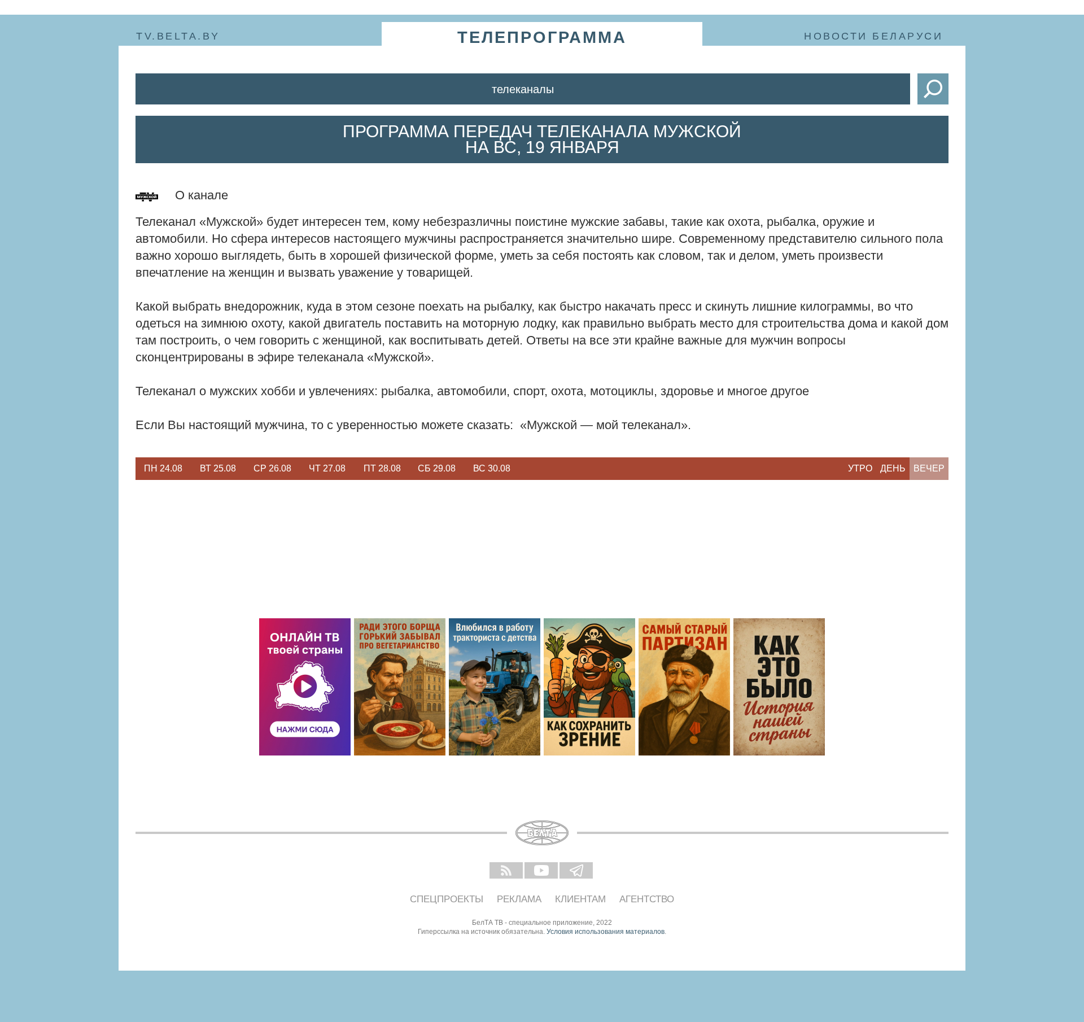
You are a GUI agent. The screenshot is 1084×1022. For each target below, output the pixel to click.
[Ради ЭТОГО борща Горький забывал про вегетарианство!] (399, 686)
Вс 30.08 (491, 468)
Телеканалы (523, 89)
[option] (163, 468)
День (893, 468)
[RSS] (506, 871)
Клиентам (580, 899)
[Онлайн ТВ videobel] (305, 686)
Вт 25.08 (218, 468)
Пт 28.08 (382, 468)
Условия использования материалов (606, 932)
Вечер (929, 468)
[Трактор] (494, 686)
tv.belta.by (178, 36)
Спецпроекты (446, 899)
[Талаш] (684, 686)
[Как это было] (779, 686)
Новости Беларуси (873, 36)
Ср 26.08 (272, 468)
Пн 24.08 (163, 468)
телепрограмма (542, 37)
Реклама (519, 899)
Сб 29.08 (437, 468)
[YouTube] (542, 871)
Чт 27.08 (327, 468)
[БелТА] (542, 832)
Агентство (646, 899)
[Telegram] (577, 871)
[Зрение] (589, 686)
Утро (860, 468)
